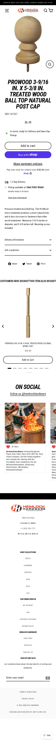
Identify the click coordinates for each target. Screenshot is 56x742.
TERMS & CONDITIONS (28, 692)
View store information (17, 198)
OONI (28, 579)
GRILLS (28, 558)
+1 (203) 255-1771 (28, 528)
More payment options (28, 164)
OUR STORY (28, 638)
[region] (25, 173)
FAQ (28, 612)
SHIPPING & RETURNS (28, 619)
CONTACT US (28, 652)
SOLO (28, 586)
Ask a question (12, 250)
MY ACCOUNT (28, 605)
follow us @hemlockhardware (28, 394)
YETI (28, 593)
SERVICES (28, 572)
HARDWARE (28, 565)
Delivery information (14, 239)
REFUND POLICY (28, 626)
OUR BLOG (28, 645)
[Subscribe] (47, 677)
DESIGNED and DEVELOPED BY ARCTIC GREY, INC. (28, 712)
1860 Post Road (28, 518)
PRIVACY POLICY (28, 699)
